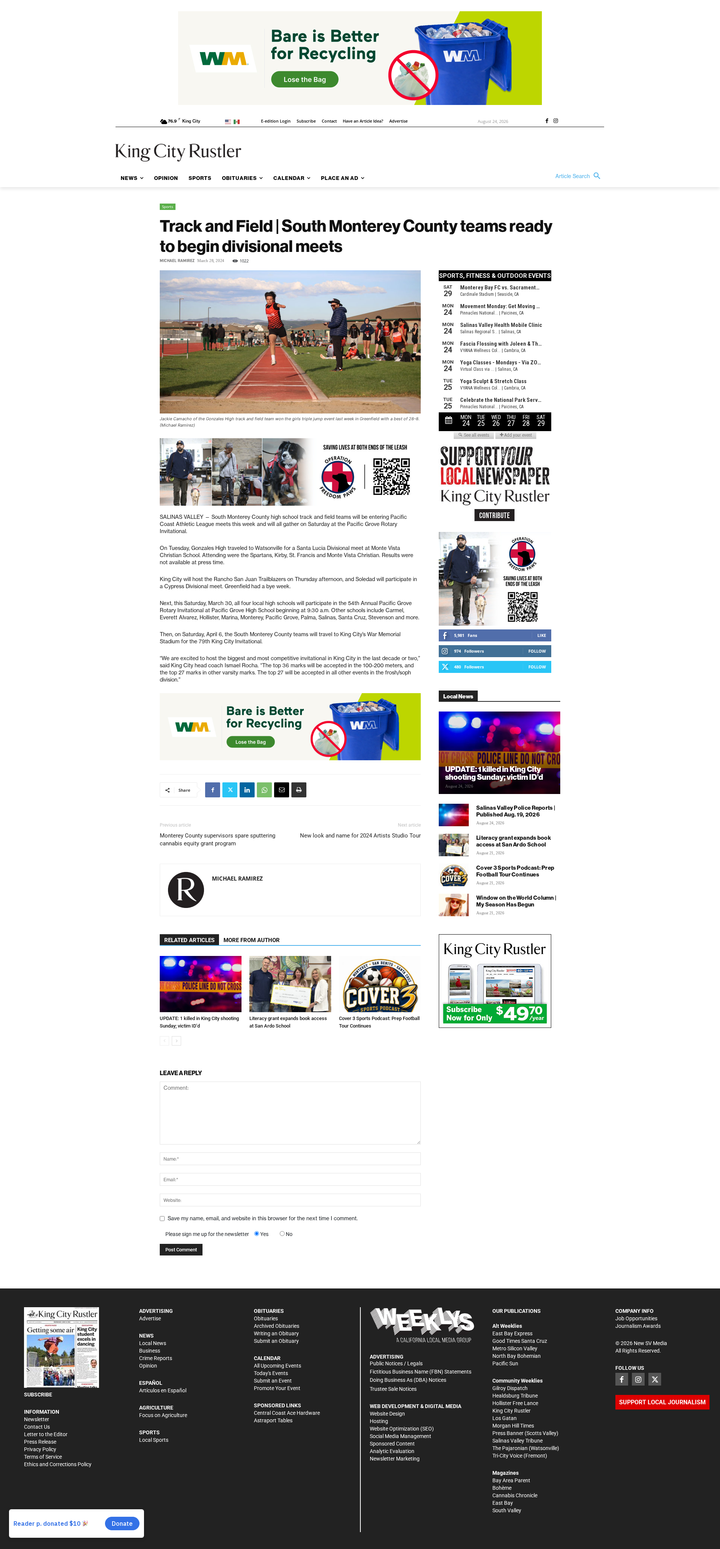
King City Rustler (511, 1411)
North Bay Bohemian (516, 1356)
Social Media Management (400, 1436)
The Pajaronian (510, 1448)
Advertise (150, 1318)
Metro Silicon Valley (514, 1348)
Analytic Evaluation (392, 1451)
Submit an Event (273, 1381)
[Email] (281, 789)
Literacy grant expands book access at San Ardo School (513, 841)
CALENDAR (267, 1358)
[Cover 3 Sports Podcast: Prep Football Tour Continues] (380, 984)
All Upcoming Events (277, 1366)
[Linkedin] (247, 789)
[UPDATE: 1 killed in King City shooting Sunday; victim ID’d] (201, 984)
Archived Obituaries (276, 1326)
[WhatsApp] (264, 789)
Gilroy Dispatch (510, 1388)
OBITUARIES (269, 1311)
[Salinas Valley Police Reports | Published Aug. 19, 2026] (454, 815)
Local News (152, 1343)
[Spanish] (238, 121)
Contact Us (37, 1427)
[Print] (298, 789)
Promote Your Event (277, 1388)
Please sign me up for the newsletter (207, 1234)
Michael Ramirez (177, 261)
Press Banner (508, 1433)
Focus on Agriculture (163, 1415)
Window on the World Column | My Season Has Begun (516, 901)
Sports (167, 206)
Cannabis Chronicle (514, 1495)
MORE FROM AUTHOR (252, 940)
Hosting (379, 1421)
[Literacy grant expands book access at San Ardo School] (290, 984)
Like (541, 635)
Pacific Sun (505, 1363)
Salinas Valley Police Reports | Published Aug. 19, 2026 (515, 811)
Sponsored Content (392, 1444)
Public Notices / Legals (396, 1363)
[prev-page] (164, 1041)
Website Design (387, 1414)
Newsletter (36, 1419)
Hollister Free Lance (515, 1403)
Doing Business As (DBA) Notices (408, 1380)
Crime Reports (155, 1358)
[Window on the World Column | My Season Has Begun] (454, 905)
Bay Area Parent (511, 1480)
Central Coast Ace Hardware (287, 1413)
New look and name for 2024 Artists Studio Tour (360, 835)
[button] (579, 176)
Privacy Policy (40, 1449)
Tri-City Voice (507, 1456)
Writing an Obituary (276, 1333)
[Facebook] (546, 121)
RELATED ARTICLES (189, 940)
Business (149, 1351)
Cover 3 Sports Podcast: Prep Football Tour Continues (515, 871)
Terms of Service (43, 1457)
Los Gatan (504, 1418)
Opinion (148, 1366)
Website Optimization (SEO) (402, 1429)
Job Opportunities (636, 1318)
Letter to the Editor (46, 1434)
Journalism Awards (638, 1326)
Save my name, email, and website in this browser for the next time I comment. (263, 1218)
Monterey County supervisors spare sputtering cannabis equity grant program (217, 839)
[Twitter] (229, 789)
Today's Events (271, 1373)
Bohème (502, 1488)
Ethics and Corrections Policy (58, 1464)
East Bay (502, 1503)
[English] (229, 121)
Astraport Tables (273, 1420)
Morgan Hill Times (513, 1426)
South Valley (506, 1510)
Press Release (40, 1442)
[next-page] (176, 1041)
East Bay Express (512, 1333)
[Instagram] (555, 121)
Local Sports (153, 1440)
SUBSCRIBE (38, 1395)
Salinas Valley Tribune (517, 1441)
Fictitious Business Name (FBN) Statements (420, 1372)
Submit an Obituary (276, 1341)
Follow (537, 651)
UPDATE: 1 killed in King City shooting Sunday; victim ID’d (494, 773)
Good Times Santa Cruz (519, 1341)
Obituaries (266, 1318)
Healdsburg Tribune (515, 1396)
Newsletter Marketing (395, 1459)
